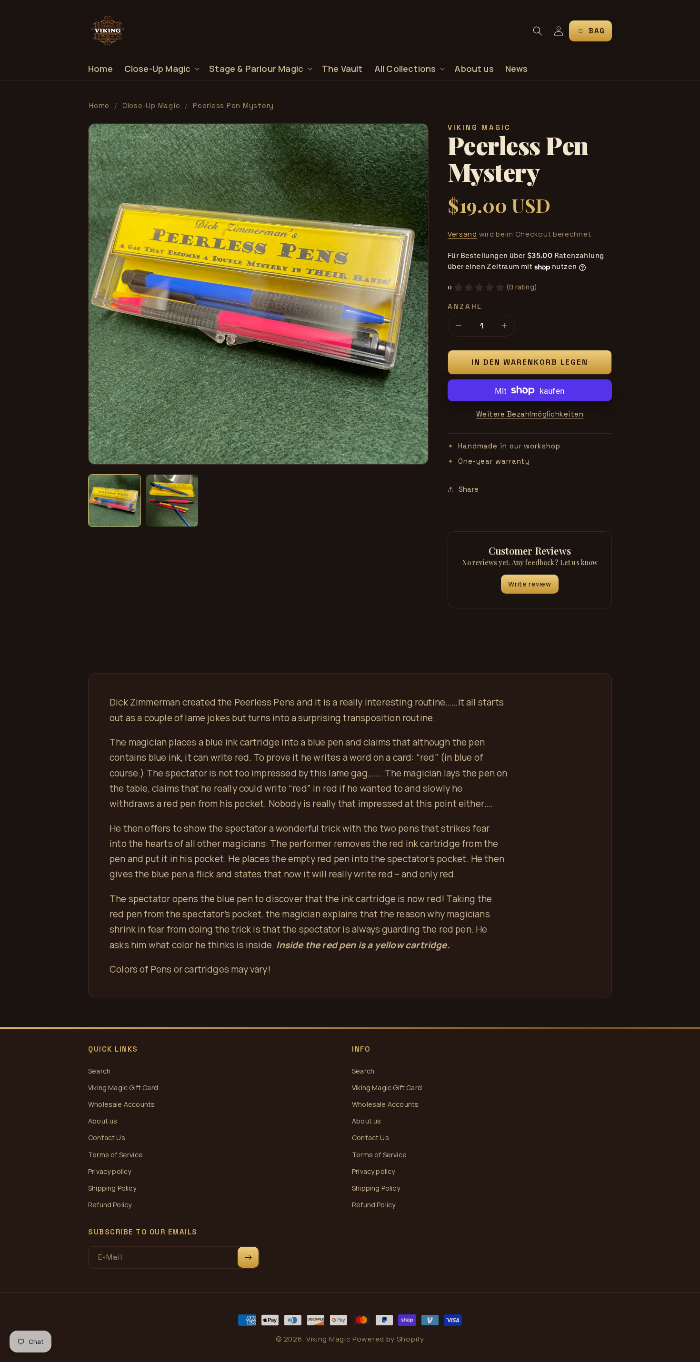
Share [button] (469, 489)
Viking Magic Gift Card (123, 1087)
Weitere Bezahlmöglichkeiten (530, 413)
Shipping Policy (112, 1188)
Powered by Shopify (388, 1339)
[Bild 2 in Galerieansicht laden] (172, 500)
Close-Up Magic (151, 105)
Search (99, 1070)
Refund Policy (109, 1204)
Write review (529, 583)
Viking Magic (328, 1339)
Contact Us (106, 1137)
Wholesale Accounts (121, 1104)
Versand (462, 234)
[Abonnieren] (248, 1257)
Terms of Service (115, 1154)
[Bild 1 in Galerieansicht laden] (114, 500)
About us (102, 1120)
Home (99, 105)
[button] (161, 69)
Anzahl (465, 306)
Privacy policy (109, 1171)
